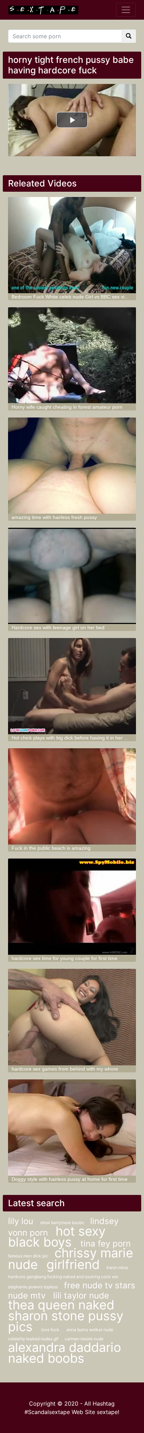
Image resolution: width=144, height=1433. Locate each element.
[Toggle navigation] (126, 10)
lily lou (20, 1221)
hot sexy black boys (57, 1236)
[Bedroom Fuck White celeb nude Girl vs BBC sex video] (72, 245)
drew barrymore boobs (62, 1222)
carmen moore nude (84, 1338)
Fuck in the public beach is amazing (51, 848)
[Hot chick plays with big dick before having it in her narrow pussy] (72, 686)
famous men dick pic (28, 1255)
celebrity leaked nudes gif (33, 1338)
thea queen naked (61, 1305)
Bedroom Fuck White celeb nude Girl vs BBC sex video (72, 297)
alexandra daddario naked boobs (64, 1353)
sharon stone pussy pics (65, 1321)
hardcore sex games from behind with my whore (65, 1069)
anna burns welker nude (89, 1329)
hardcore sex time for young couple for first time (64, 958)
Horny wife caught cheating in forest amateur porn (67, 407)
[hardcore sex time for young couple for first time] (72, 907)
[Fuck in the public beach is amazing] (72, 796)
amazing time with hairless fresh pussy (54, 517)
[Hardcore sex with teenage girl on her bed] (72, 576)
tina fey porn (105, 1243)
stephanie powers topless (33, 1286)
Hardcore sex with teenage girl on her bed (58, 627)
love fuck (50, 1329)
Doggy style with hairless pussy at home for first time (70, 1179)
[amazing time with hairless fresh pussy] (72, 466)
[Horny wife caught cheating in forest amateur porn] (72, 355)
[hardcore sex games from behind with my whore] (72, 1017)
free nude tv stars (99, 1285)
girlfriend (73, 1264)
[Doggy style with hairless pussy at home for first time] (72, 1127)
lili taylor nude (81, 1295)
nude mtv (28, 1295)
